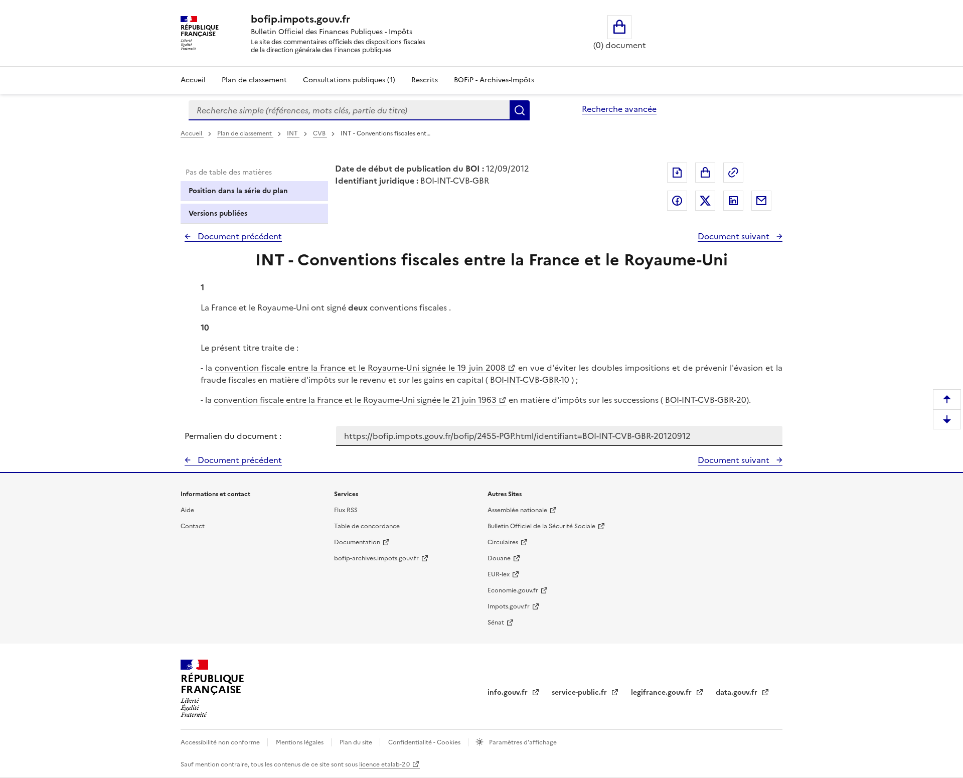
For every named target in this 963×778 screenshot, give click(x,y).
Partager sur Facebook (677, 201)
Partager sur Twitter (705, 201)
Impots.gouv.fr (509, 606)
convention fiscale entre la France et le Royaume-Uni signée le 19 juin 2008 (360, 368)
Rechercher (520, 110)
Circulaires (503, 542)
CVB (320, 133)
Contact (193, 526)
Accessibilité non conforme (221, 742)
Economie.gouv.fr (513, 590)
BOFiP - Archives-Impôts (494, 80)
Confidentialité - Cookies (425, 742)
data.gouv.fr (737, 692)
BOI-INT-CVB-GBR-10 (529, 380)
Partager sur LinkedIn (733, 201)
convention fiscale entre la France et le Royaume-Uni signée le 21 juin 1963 (355, 400)
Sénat (496, 622)
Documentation (357, 542)
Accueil (193, 80)
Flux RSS (346, 510)
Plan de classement (254, 80)
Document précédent (239, 236)
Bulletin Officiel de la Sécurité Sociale (541, 526)
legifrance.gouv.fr (662, 692)
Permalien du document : (233, 436)
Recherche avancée (619, 109)
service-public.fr (580, 692)
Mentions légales (300, 742)
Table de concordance (367, 526)
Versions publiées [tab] (218, 213)
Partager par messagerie (761, 201)
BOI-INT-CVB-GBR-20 (705, 400)
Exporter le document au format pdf (677, 173)
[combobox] (349, 110)
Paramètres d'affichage (522, 742)
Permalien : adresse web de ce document (733, 173)
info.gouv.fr (509, 692)
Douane (499, 558)
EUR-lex (499, 574)
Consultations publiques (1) (349, 80)
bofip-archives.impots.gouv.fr (376, 558)
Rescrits (424, 80)
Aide (187, 510)
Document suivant (734, 236)
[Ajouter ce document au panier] (705, 173)
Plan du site (357, 742)
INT (293, 133)
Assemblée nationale (517, 510)
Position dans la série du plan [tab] (238, 191)
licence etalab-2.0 (384, 764)
